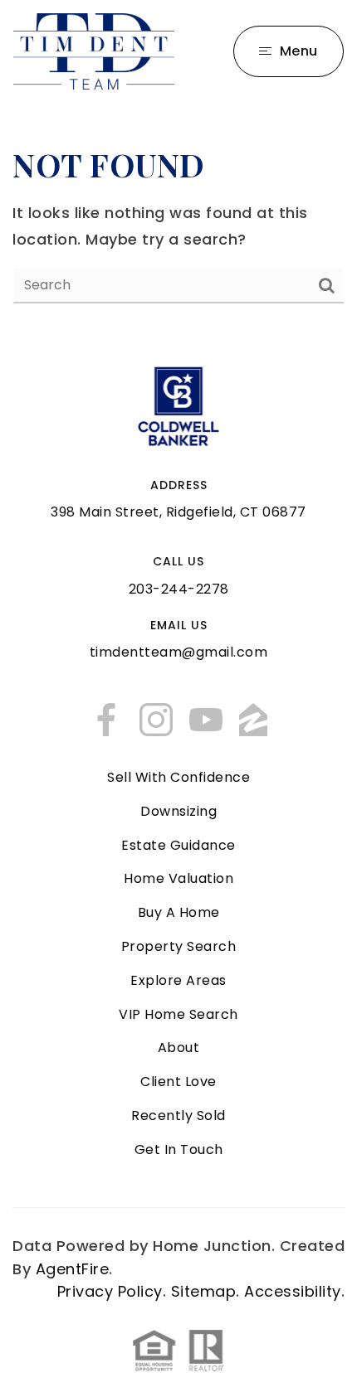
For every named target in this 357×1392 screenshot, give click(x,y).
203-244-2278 (179, 589)
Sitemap (204, 1291)
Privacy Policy (110, 1291)
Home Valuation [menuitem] (178, 878)
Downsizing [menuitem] (178, 811)
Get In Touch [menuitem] (178, 1149)
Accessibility (292, 1291)
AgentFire (73, 1269)
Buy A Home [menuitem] (179, 912)
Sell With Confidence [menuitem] (178, 777)
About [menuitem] (179, 1047)
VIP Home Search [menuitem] (178, 1014)
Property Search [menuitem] (179, 946)
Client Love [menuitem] (178, 1081)
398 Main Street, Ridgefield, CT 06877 (178, 511)
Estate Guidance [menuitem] (178, 845)
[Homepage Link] (93, 50)
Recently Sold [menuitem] (178, 1115)
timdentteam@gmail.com (179, 652)
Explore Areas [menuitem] (178, 980)
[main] (178, 223)
